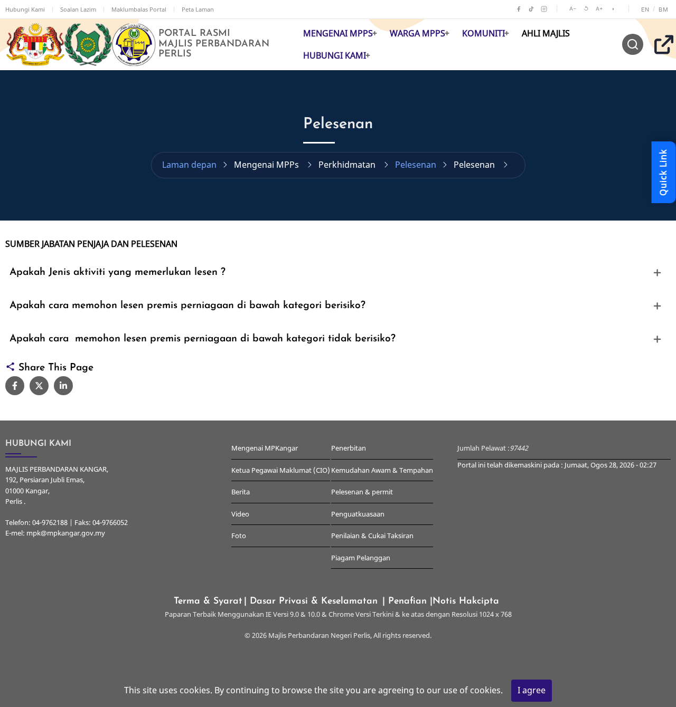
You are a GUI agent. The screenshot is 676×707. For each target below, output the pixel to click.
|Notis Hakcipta (466, 601)
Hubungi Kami (25, 9)
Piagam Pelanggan (360, 557)
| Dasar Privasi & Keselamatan (312, 601)
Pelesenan (415, 164)
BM (663, 9)
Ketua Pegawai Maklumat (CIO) (280, 470)
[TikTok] (531, 9)
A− (573, 8)
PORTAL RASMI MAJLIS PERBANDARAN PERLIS (213, 44)
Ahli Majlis (546, 33)
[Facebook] (518, 9)
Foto (238, 535)
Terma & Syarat (208, 601)
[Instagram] (544, 9)
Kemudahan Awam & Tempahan (382, 470)
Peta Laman (198, 9)
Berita (240, 491)
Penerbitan (348, 448)
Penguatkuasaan (357, 514)
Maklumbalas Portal (138, 9)
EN (645, 9)
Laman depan (189, 164)
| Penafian (406, 601)
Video (240, 514)
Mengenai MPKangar (264, 448)
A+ (599, 8)
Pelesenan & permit (362, 491)
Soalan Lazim (78, 9)
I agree (532, 690)
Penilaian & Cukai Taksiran (372, 535)
